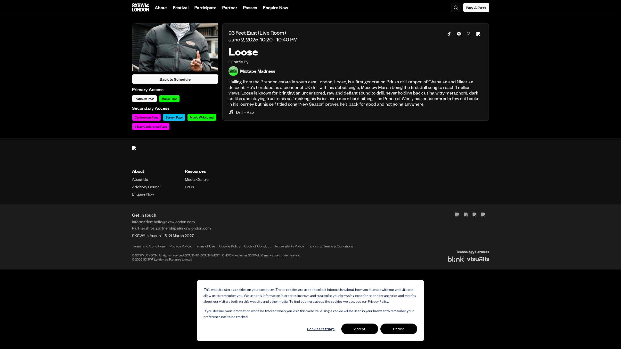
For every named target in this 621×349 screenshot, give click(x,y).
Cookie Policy (229, 246)
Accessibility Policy (289, 246)
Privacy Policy (378, 301)
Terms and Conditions (149, 246)
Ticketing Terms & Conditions (330, 246)
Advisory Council (147, 186)
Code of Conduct (257, 246)
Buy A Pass (476, 7)
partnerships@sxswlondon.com (183, 227)
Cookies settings (321, 329)
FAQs (189, 186)
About (161, 7)
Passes (250, 7)
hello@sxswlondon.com (174, 221)
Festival (180, 7)
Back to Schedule (175, 79)
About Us (140, 179)
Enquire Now (275, 7)
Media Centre (197, 179)
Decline (399, 329)
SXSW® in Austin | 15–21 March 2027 (163, 235)
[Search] (455, 7)
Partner (229, 7)
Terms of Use (205, 246)
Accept (359, 329)
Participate (205, 7)
